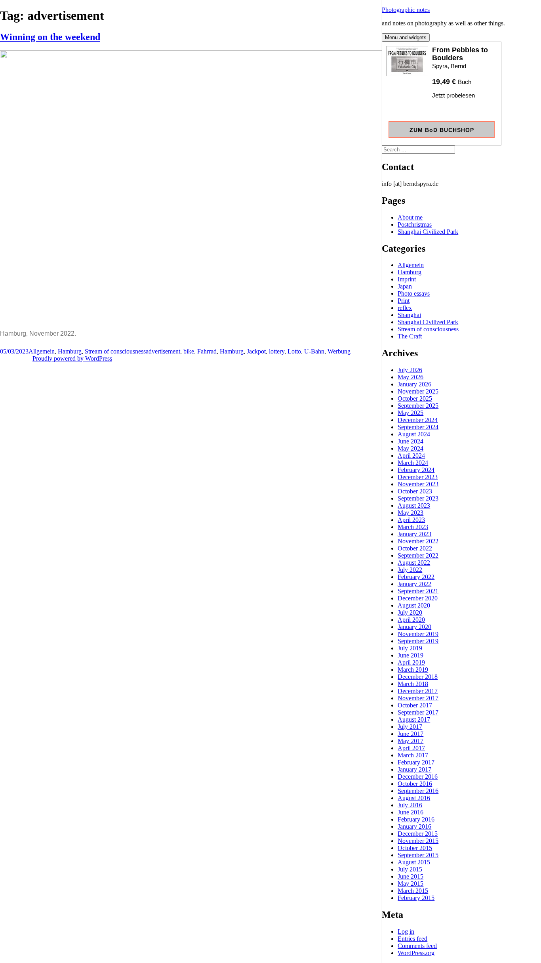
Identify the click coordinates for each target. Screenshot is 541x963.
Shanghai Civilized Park (428, 231)
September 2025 (418, 405)
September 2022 (418, 555)
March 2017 (413, 755)
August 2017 (414, 719)
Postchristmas (415, 224)
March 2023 (413, 527)
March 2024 (413, 462)
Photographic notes (406, 9)
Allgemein (411, 265)
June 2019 (410, 655)
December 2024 (418, 420)
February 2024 (416, 469)
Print (404, 300)
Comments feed (417, 945)
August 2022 (414, 562)
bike (188, 351)
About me (410, 217)
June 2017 (410, 733)
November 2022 (418, 541)
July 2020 (410, 612)
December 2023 (418, 477)
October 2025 (415, 398)
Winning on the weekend (50, 37)
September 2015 (418, 855)
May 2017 (410, 741)
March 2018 (413, 683)
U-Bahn (314, 351)
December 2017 (418, 691)
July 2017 (410, 726)
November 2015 (418, 840)
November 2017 (418, 698)
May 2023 (410, 512)
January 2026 (414, 384)
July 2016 (410, 805)
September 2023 (418, 498)
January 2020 (414, 626)
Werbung (339, 351)
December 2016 (418, 776)
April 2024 (411, 455)
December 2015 (418, 833)
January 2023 (414, 534)
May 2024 (410, 448)
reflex (405, 307)
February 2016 (416, 819)
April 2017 (411, 748)
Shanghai (409, 314)
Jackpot (256, 351)
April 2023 (411, 519)
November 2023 (418, 484)
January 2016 (414, 826)
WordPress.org (416, 953)
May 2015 (410, 883)
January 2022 (414, 584)
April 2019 (411, 662)
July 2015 (410, 869)
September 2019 (418, 641)
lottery (276, 351)
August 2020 (414, 605)
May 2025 (410, 412)
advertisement (163, 351)
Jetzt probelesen (453, 95)
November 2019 (418, 634)
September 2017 (418, 712)
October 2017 (415, 705)
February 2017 (416, 762)
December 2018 (418, 676)
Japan (405, 286)
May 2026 (410, 377)
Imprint (407, 279)
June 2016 (410, 812)
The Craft (410, 336)
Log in (406, 931)
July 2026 (410, 370)
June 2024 (410, 441)
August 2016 (414, 798)
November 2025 (418, 391)
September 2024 (418, 427)
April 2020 (411, 619)
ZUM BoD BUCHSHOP (442, 130)
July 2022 (410, 569)
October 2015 (415, 848)
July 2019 (410, 648)
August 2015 (414, 862)
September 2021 (418, 591)
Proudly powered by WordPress (72, 358)
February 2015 (416, 897)
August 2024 (414, 434)
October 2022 (415, 548)
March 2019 (413, 669)
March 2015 (413, 890)
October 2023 (415, 491)
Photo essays (414, 293)
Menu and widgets (406, 37)
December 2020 (418, 598)
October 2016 (415, 783)
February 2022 (416, 576)
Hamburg (409, 272)
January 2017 (414, 769)
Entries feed (412, 938)
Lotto (294, 351)
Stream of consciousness (428, 329)
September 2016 (418, 790)
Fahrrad (207, 351)
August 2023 (414, 505)
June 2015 (410, 876)
